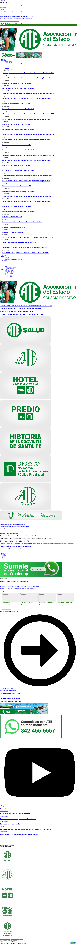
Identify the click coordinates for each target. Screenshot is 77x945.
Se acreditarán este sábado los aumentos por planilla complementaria (16, 18)
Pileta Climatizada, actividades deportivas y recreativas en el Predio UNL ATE (14, 526)
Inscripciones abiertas (4, 811)
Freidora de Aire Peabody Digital (11, 701)
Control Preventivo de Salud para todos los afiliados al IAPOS (21, 314)
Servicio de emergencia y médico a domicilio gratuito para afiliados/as (13, 524)
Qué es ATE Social (9, 270)
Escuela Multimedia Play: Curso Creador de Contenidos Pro (13, 583)
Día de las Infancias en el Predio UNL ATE (9, 21)
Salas (6, 266)
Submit (13, 941)
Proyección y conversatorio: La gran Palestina (47, 602)
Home (3, 59)
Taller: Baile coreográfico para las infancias (15, 813)
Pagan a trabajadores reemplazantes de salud (18, 88)
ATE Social (4, 269)
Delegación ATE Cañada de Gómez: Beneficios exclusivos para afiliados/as (17, 588)
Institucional (5, 60)
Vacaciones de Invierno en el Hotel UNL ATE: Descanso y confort (24, 247)
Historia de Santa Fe (9, 268)
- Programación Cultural (9, 611)
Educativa (5, 808)
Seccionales (7, 64)
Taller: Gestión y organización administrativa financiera (19, 834)
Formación (4, 260)
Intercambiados (7, 602)
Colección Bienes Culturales (11, 267)
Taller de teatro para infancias (10, 824)
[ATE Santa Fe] (38, 39)
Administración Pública (4, 831)
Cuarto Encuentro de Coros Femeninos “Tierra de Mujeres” (65, 602)
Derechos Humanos (9, 69)
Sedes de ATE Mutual (9, 271)
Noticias (6, 265)
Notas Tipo (7, 257)
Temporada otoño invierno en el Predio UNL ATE (19, 242)
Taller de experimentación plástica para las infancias (18, 819)
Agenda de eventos (9, 263)
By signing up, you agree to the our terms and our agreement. (15, 11)
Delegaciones (8, 65)
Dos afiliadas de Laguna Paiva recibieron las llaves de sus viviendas (25, 253)
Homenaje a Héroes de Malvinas (13, 232)
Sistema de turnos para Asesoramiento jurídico (9, 528)
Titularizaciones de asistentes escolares (13, 259)
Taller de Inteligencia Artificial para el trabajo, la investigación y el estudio (25, 829)
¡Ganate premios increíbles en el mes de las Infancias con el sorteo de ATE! (17, 16)
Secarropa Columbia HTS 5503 (10, 693)
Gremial (4, 256)
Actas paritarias (8, 258)
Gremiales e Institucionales (9, 533)
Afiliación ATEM (8, 276)
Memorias (7, 68)
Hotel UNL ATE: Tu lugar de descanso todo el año (17, 311)
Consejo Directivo (8, 62)
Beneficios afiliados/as (9, 277)
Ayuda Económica (9, 273)
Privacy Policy (23, 11)
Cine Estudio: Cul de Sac (28, 602)
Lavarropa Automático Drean (10, 698)
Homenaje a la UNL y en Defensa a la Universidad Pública (22, 222)
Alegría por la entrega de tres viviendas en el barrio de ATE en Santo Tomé (28, 237)
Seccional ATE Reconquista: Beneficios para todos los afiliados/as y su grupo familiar (19, 586)
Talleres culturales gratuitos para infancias (14, 581)
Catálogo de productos (9, 272)
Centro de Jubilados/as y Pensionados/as (14, 63)
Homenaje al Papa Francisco (12, 217)
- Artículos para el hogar (8, 690)
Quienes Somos (8, 61)
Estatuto (6, 67)
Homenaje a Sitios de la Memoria (13, 227)
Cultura (4, 262)
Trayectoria (7, 261)
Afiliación (4, 274)
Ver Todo (7, 70)
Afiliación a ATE (8, 275)
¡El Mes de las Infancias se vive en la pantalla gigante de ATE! (21, 308)
